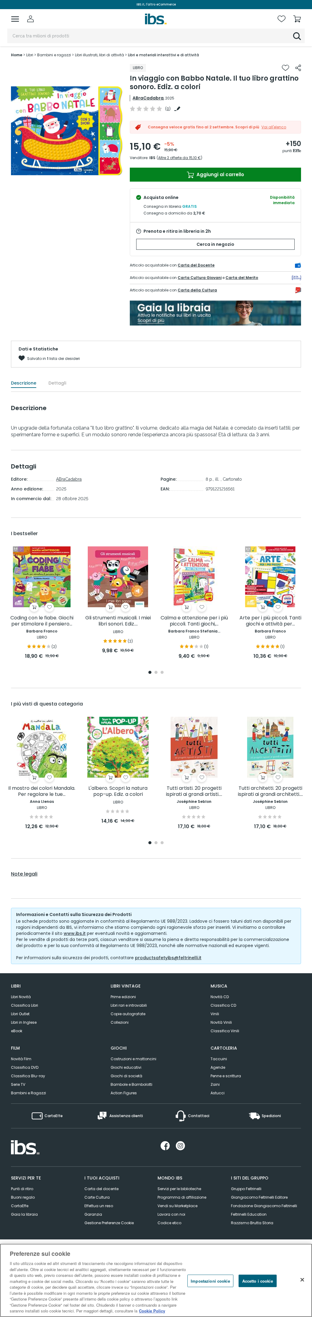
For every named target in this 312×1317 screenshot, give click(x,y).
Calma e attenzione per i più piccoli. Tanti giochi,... (194, 621)
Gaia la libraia (24, 1214)
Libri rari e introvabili (129, 1005)
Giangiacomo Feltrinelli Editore (259, 1197)
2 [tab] (156, 673)
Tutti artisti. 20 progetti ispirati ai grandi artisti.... (194, 791)
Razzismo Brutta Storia (252, 1222)
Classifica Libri (24, 1005)
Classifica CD (223, 1005)
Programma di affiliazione (182, 1197)
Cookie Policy (152, 1311)
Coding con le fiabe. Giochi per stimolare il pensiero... (41, 621)
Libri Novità (21, 996)
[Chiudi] (302, 1279)
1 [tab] (150, 673)
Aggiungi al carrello (219, 174)
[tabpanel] (42, 603)
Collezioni (120, 1022)
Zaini (215, 1084)
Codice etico (169, 1222)
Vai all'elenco (273, 127)
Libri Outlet (20, 1013)
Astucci (218, 1093)
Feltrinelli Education (249, 1214)
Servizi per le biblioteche (179, 1188)
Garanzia (93, 1214)
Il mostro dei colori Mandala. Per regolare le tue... (41, 791)
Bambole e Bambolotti (131, 1084)
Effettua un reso (98, 1205)
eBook (16, 1030)
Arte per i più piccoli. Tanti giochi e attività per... (270, 621)
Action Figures (124, 1093)
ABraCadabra (148, 98)
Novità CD (220, 996)
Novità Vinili (221, 1022)
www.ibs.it (75, 933)
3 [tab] (162, 673)
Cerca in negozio (215, 244)
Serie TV (18, 1084)
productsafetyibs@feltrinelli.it (168, 958)
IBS (152, 157)
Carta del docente (101, 1188)
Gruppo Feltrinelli (246, 1188)
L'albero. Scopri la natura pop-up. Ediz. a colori (117, 791)
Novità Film (21, 1058)
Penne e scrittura (226, 1075)
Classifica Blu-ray (28, 1075)
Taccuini (219, 1058)
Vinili (215, 1013)
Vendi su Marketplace (177, 1205)
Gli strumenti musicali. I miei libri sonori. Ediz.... (118, 621)
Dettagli (57, 383)
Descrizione (23, 383)
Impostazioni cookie (210, 1281)
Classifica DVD (24, 1067)
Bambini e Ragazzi (28, 1093)
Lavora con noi (171, 1214)
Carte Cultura (97, 1197)
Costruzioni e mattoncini (133, 1058)
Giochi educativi (126, 1067)
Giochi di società (126, 1075)
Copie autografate (128, 1013)
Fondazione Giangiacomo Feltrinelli (264, 1205)
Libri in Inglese (24, 1022)
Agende (218, 1067)
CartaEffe (19, 1205)
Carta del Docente (196, 265)
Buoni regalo (23, 1197)
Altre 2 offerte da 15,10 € (179, 157)
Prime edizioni (123, 996)
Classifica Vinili (225, 1030)
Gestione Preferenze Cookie (109, 1222)
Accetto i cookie (257, 1281)
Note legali (24, 874)
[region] (156, 1280)
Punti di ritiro (22, 1188)
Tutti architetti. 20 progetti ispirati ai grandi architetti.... (270, 791)
